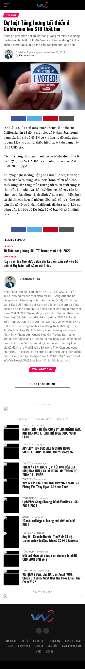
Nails (10, 646)
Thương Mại (54, 641)
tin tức (24, 641)
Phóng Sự (38, 641)
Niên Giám (53, 646)
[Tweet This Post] (34, 118)
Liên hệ (49, 651)
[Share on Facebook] (18, 118)
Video (38, 651)
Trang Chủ (10, 641)
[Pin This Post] (50, 118)
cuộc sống (24, 646)
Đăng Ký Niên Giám (71, 646)
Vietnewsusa (26, 55)
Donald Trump (73, 641)
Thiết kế (39, 646)
